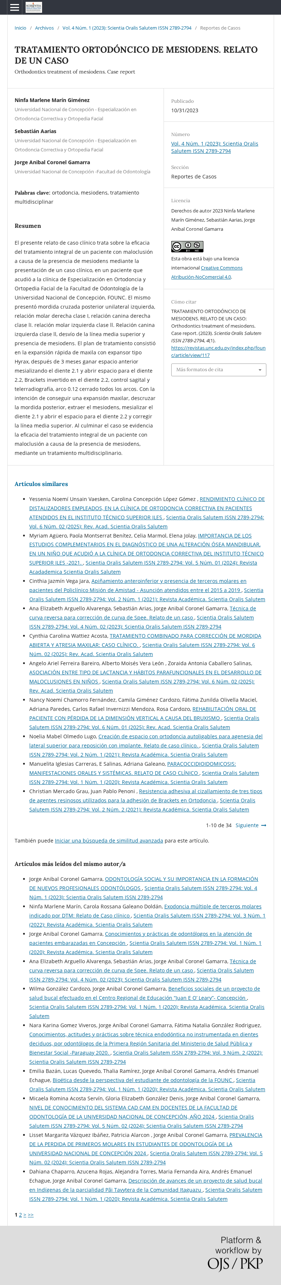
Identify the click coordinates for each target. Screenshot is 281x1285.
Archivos (44, 28)
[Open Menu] (14, 7)
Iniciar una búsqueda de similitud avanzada (109, 840)
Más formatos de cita (199, 369)
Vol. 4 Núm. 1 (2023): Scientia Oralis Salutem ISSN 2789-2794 (127, 28)
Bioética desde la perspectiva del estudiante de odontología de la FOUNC (143, 1080)
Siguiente (247, 825)
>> (31, 1214)
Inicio (20, 28)
